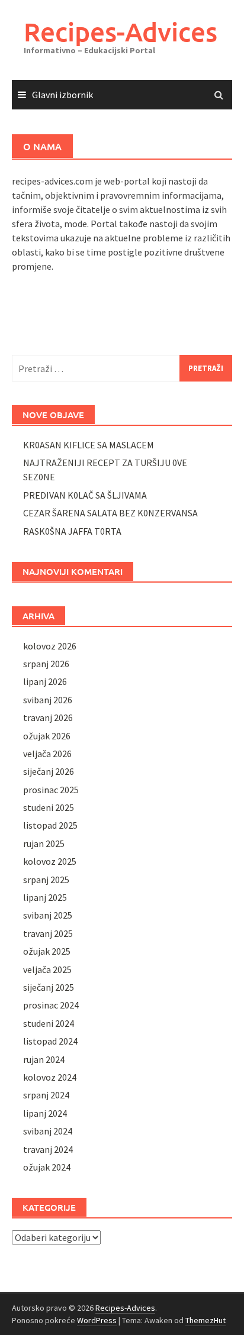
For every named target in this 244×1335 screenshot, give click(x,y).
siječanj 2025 (48, 987)
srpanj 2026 (46, 664)
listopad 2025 (50, 825)
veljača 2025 (47, 969)
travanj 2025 (48, 933)
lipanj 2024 (45, 1113)
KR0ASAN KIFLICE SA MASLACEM (88, 445)
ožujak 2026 (46, 736)
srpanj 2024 (46, 1095)
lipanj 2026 (45, 681)
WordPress (97, 1320)
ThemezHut (205, 1320)
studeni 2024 (48, 1023)
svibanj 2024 (47, 1131)
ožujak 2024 (46, 1167)
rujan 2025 (44, 843)
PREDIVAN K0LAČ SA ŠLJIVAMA (85, 495)
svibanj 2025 (47, 915)
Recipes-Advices (120, 31)
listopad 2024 (50, 1041)
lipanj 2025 (45, 897)
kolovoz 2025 (49, 861)
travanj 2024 (48, 1149)
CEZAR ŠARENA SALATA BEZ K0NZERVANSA (110, 513)
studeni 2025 (48, 807)
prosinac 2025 (51, 790)
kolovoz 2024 (49, 1077)
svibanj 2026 (47, 700)
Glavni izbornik (62, 95)
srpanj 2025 (46, 879)
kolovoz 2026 (49, 646)
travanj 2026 (48, 717)
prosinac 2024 (51, 1005)
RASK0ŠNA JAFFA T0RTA (72, 531)
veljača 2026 (47, 753)
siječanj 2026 (48, 771)
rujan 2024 (44, 1059)
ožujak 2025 (46, 951)
